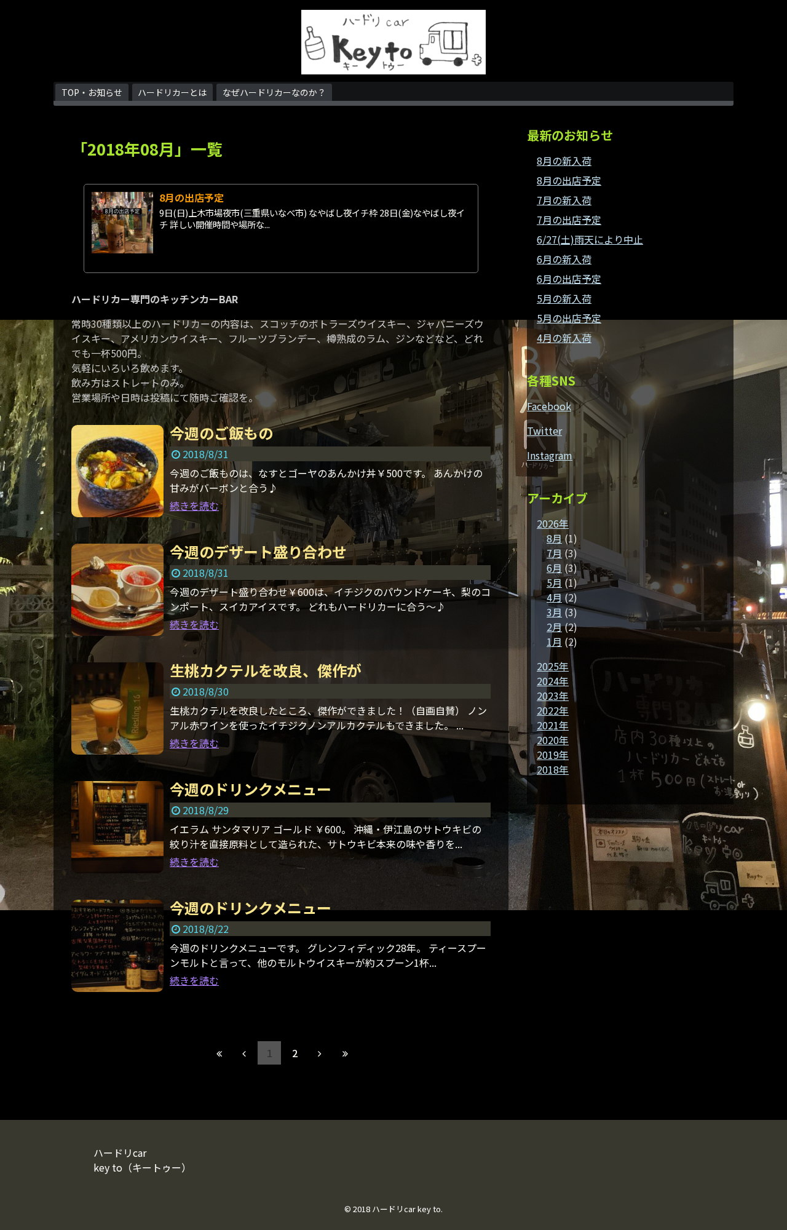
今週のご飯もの (221, 432)
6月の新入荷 (564, 259)
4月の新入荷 (564, 337)
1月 (554, 641)
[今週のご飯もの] (117, 471)
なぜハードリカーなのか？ (274, 92)
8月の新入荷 (564, 160)
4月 (554, 597)
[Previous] (244, 1053)
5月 (554, 582)
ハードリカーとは (172, 92)
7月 (554, 553)
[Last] (345, 1053)
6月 (554, 567)
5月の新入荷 (564, 298)
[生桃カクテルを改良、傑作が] (117, 708)
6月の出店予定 (569, 278)
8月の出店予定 (191, 197)
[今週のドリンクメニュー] (117, 827)
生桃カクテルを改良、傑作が (266, 670)
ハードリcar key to (406, 1209)
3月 (554, 612)
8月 (554, 538)
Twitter (544, 430)
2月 (554, 626)
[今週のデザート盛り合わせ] (117, 590)
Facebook (549, 406)
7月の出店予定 (569, 219)
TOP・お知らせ (91, 92)
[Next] (319, 1053)
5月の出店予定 (569, 318)
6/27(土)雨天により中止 (590, 239)
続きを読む (194, 505)
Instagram (549, 455)
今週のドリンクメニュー (250, 789)
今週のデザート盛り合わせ (258, 551)
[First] (219, 1053)
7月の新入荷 (564, 199)
